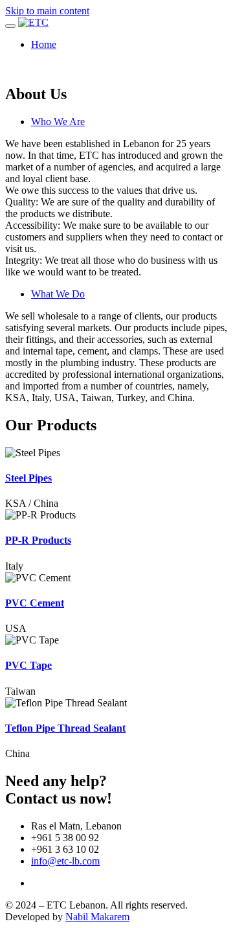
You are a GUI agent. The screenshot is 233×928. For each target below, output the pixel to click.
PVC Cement (34, 603)
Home (43, 44)
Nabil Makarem (97, 916)
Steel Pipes (28, 477)
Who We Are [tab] (58, 121)
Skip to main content (47, 10)
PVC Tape (28, 665)
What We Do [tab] (58, 293)
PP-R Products (38, 540)
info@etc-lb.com (65, 860)
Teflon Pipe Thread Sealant (65, 728)
